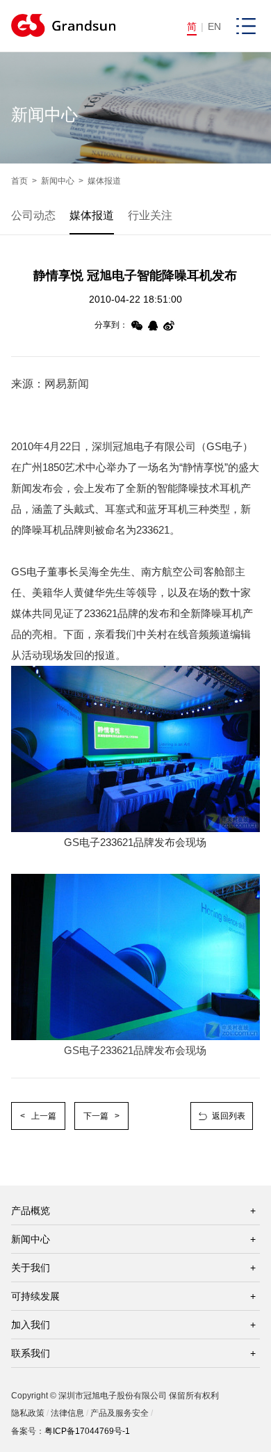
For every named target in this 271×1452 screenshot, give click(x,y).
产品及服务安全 (119, 1413)
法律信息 (67, 1413)
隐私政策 (27, 1413)
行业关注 (150, 215)
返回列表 (228, 1116)
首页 (19, 181)
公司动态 (33, 215)
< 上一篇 (38, 1116)
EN (214, 26)
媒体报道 (104, 181)
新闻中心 (57, 181)
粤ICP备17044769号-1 (87, 1431)
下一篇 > (101, 1116)
